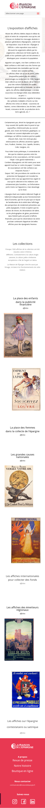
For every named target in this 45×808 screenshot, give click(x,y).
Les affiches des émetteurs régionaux (23, 609)
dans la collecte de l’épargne (22, 431)
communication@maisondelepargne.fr (22, 785)
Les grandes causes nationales (22, 456)
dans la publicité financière (25, 303)
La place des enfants (25, 298)
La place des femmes (22, 427)
